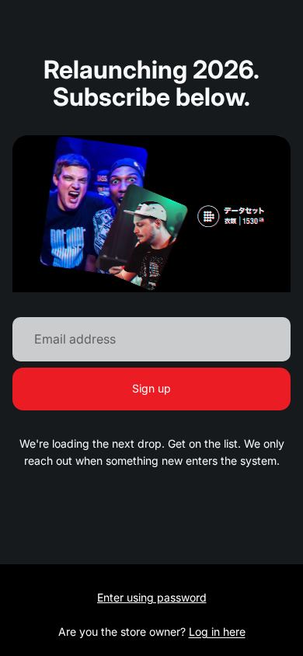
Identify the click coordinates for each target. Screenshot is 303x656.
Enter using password (152, 597)
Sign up (151, 388)
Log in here (217, 631)
